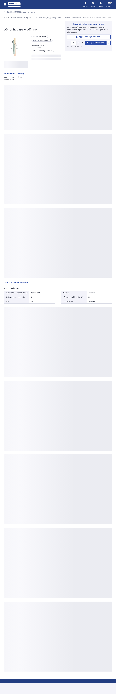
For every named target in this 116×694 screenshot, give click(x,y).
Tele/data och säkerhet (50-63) (21, 18)
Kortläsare (87, 18)
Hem (5, 18)
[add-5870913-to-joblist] (108, 43)
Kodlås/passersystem (73, 18)
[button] (5, 4)
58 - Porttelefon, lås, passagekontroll (48, 18)
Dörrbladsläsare (99, 18)
